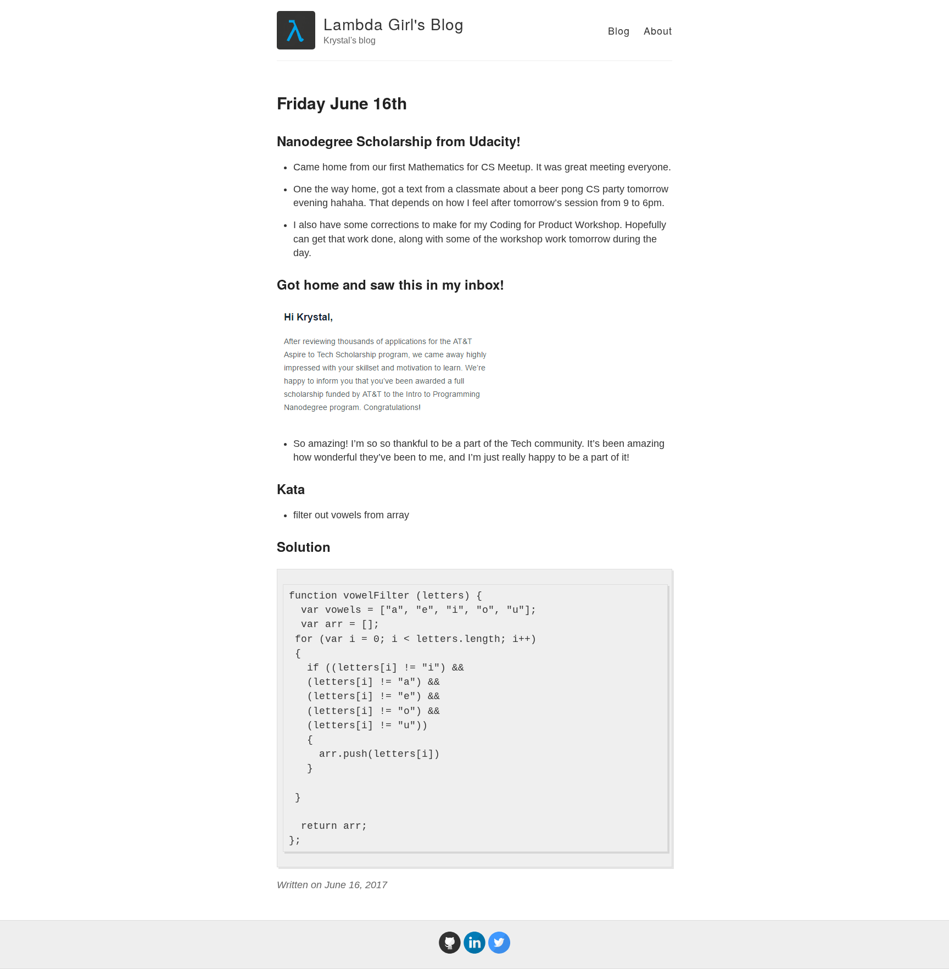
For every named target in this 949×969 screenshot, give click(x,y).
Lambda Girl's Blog (393, 24)
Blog (619, 30)
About (658, 30)
